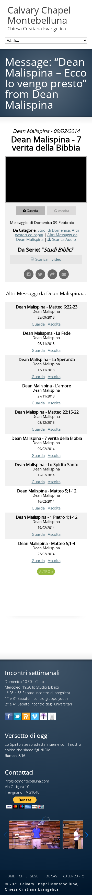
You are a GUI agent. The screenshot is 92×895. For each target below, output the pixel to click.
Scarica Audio (64, 239)
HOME (10, 876)
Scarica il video (48, 259)
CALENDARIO (74, 876)
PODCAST (51, 876)
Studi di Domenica (54, 230)
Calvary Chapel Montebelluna (39, 15)
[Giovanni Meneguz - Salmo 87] (34, 835)
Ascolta (63, 210)
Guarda (32, 210)
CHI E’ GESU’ (29, 876)
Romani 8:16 (15, 755)
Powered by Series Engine (46, 585)
